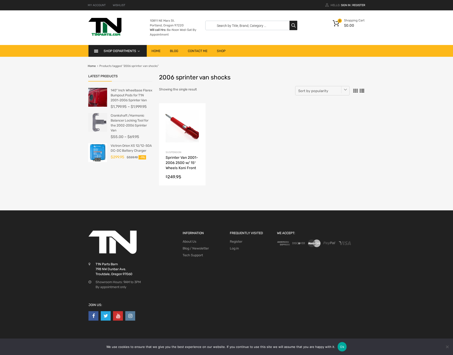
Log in (234, 248)
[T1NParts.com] (105, 35)
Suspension (173, 152)
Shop (221, 51)
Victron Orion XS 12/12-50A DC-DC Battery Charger (131, 148)
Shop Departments (120, 51)
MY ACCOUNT (97, 5)
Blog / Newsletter (196, 248)
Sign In (345, 5)
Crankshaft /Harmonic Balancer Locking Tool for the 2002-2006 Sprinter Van (129, 123)
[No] (447, 346)
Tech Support (193, 255)
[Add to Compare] (197, 119)
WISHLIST (119, 5)
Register (358, 5)
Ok (342, 347)
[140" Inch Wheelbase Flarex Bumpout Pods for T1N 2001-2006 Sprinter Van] (97, 106)
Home (155, 51)
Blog (174, 51)
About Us (189, 242)
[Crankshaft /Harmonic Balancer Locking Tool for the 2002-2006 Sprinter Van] (97, 131)
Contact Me (197, 51)
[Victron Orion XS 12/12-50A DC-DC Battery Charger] (97, 161)
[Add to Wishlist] (197, 112)
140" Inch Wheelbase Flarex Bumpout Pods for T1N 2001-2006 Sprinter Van (131, 95)
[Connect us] (93, 316)
